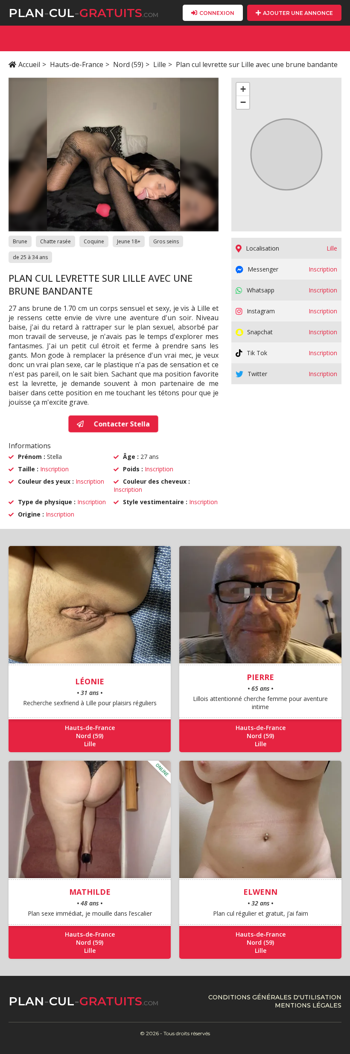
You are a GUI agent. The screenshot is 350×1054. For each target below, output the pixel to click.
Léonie (89, 681)
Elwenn (260, 892)
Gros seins (166, 241)
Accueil (29, 64)
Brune (20, 241)
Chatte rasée (55, 241)
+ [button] (243, 89)
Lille (159, 64)
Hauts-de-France (76, 64)
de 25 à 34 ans (30, 257)
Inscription (54, 469)
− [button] (243, 102)
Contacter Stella (120, 424)
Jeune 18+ (128, 241)
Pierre (260, 677)
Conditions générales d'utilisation (274, 997)
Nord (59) (128, 64)
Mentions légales (308, 1005)
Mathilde (90, 892)
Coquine (94, 241)
